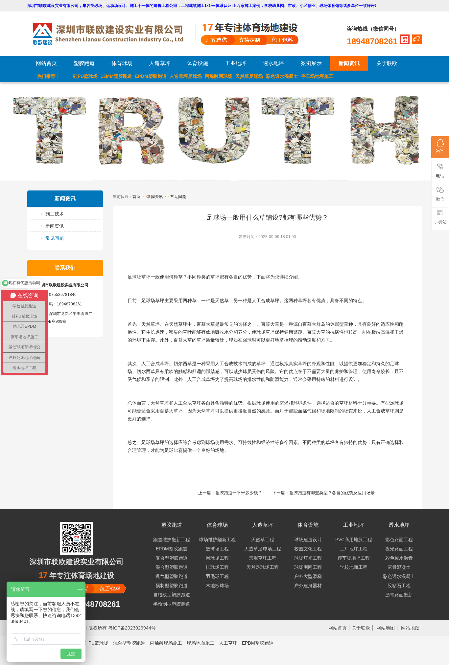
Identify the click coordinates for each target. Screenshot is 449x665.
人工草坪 (228, 643)
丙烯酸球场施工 (166, 643)
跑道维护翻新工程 (171, 539)
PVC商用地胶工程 (353, 539)
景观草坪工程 (262, 558)
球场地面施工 (200, 643)
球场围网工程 (308, 567)
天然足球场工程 (263, 567)
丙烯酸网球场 (218, 76)
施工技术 (54, 213)
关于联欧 (386, 63)
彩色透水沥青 (399, 558)
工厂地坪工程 (353, 548)
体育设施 (197, 63)
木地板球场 (217, 585)
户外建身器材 (308, 585)
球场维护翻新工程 (217, 539)
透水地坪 (273, 63)
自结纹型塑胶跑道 (171, 594)
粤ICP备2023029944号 (132, 628)
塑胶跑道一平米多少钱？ (238, 492)
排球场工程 (217, 567)
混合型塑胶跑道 (171, 567)
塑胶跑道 (84, 63)
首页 (136, 196)
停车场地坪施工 (317, 76)
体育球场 (121, 63)
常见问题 (54, 238)
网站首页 (46, 63)
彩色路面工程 (399, 539)
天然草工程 (262, 539)
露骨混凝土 (399, 567)
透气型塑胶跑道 (171, 576)
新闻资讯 (349, 63)
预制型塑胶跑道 (171, 585)
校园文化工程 (308, 548)
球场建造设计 (308, 539)
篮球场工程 (217, 548)
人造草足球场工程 (262, 548)
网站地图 (385, 628)
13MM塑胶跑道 (116, 76)
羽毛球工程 (217, 576)
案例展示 (311, 63)
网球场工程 (217, 558)
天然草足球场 (249, 76)
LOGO (113, 33)
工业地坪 (235, 63)
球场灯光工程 (308, 558)
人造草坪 (159, 63)
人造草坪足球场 (186, 76)
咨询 (440, 151)
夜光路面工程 (399, 548)
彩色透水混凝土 (282, 76)
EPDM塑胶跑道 (151, 76)
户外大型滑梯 (308, 576)
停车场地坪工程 (354, 558)
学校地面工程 (353, 567)
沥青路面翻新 (399, 594)
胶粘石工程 (399, 585)
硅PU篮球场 (85, 76)
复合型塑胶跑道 (171, 558)
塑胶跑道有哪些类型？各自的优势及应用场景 (332, 492)
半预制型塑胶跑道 (171, 604)
